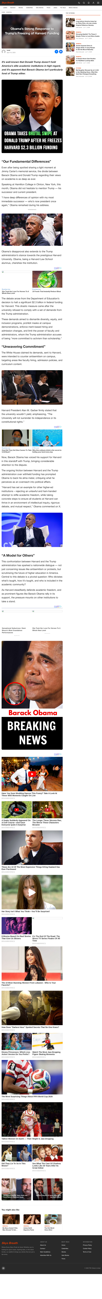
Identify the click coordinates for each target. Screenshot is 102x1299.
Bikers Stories (73, 7)
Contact (42, 1248)
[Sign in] (93, 3)
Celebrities (29, 7)
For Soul (63, 7)
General (12, 7)
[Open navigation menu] (98, 3)
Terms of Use (87, 1252)
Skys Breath (8, 3)
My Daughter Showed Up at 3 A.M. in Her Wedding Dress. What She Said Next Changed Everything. (87, 72)
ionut (8, 50)
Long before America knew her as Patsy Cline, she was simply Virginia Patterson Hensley (86, 23)
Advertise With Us (45, 1255)
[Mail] (3, 1268)
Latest (5, 7)
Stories (21, 7)
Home (3, 12)
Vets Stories (39, 7)
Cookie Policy (87, 1248)
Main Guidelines (45, 1252)
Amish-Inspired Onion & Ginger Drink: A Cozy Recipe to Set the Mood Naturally (85, 47)
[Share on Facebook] (61, 51)
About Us (43, 1245)
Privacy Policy (87, 1245)
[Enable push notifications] (88, 3)
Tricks (48, 7)
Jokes (55, 7)
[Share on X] (56, 51)
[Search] (84, 3)
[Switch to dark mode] (79, 3)
